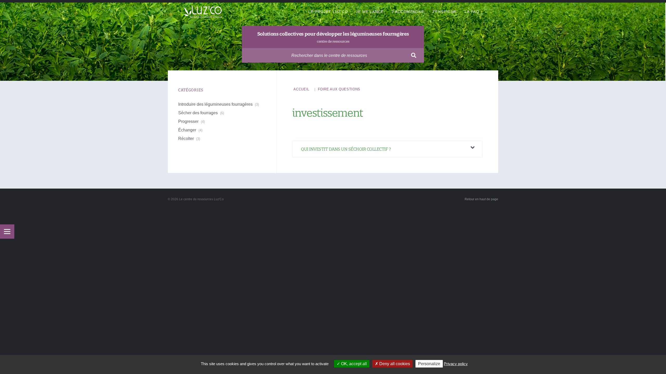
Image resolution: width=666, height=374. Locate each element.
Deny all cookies (394, 364)
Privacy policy (456, 364)
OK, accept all (353, 364)
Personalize (429, 364)
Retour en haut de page (481, 199)
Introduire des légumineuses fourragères (215, 104)
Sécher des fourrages (198, 113)
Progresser (188, 121)
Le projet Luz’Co (328, 12)
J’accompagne (408, 12)
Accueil (301, 89)
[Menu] (7, 231)
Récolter (186, 138)
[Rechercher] (413, 55)
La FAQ (472, 12)
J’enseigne (444, 12)
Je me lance (369, 12)
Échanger (187, 130)
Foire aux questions (339, 89)
